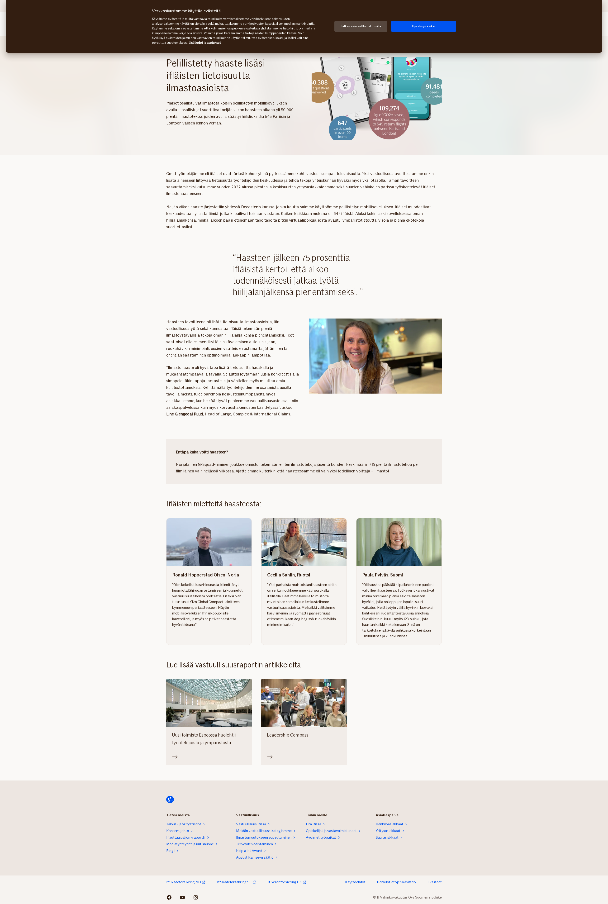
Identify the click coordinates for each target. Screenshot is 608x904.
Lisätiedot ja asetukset (205, 43)
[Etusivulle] (170, 799)
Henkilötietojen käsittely (396, 882)
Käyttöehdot (355, 882)
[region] (304, 26)
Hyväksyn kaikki (423, 26)
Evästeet (435, 882)
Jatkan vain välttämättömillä (361, 26)
